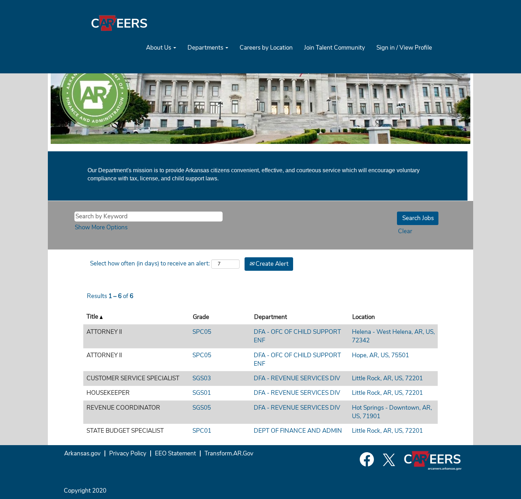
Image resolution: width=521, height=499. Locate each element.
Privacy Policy (127, 453)
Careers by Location (266, 48)
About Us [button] (159, 48)
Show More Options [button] (101, 227)
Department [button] (270, 317)
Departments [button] (206, 48)
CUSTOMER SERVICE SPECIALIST (132, 378)
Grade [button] (201, 317)
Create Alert (271, 264)
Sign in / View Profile (404, 48)
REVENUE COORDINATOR (123, 408)
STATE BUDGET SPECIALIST (125, 431)
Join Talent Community (334, 48)
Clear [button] (405, 231)
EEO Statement (175, 453)
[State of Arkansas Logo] (119, 23)
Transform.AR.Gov (229, 453)
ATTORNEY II (104, 332)
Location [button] (363, 317)
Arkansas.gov (82, 453)
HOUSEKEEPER (108, 393)
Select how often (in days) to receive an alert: (150, 263)
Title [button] (93, 317)
